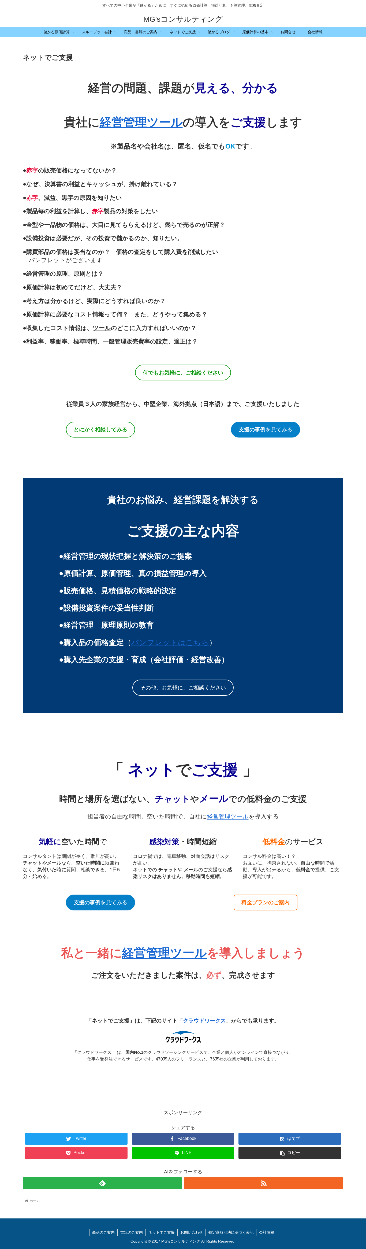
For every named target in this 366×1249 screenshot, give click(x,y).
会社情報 (266, 1232)
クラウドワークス (204, 1021)
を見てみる (265, 429)
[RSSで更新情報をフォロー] (263, 1183)
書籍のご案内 (131, 1232)
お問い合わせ (191, 1232)
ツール (102, 328)
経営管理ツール (141, 122)
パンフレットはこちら (170, 642)
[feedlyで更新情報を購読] (102, 1183)
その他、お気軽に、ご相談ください (183, 688)
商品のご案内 (103, 1232)
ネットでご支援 (161, 1232)
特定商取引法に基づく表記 (230, 1232)
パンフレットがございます (66, 260)
